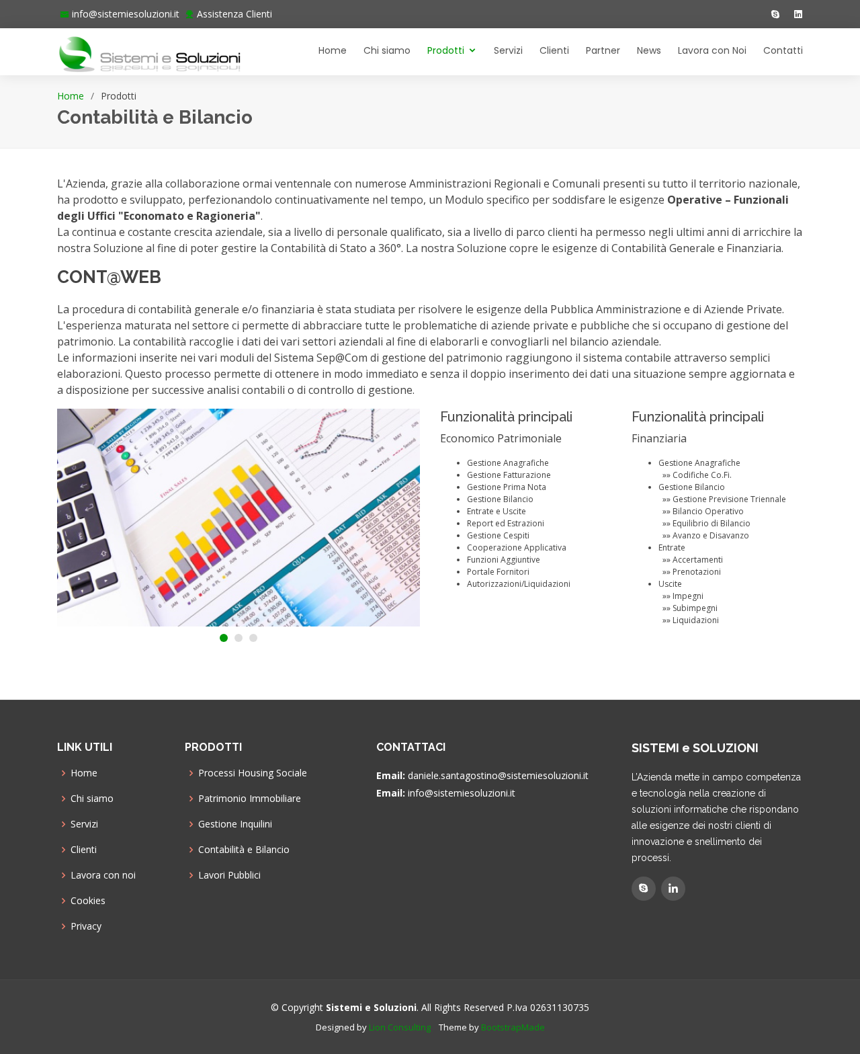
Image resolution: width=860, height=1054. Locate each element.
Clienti (554, 50)
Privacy (86, 926)
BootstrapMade (513, 1027)
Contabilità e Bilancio (244, 849)
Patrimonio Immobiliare (249, 798)
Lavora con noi (103, 875)
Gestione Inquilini (235, 824)
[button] (224, 638)
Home (332, 50)
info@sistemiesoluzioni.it (125, 13)
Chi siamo (387, 50)
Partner (603, 50)
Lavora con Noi (712, 50)
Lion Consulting (400, 1027)
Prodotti (445, 50)
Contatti (783, 50)
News (649, 50)
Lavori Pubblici (229, 875)
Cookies (88, 900)
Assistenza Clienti (234, 13)
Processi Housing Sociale (252, 773)
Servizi (508, 50)
